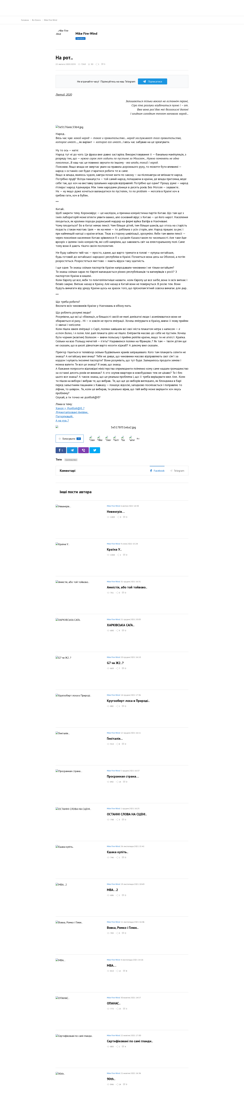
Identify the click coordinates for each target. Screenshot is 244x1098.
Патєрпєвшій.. (65, 416)
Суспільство (71, 460)
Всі (138, 438)
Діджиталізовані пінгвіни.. (72, 412)
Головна (25, 20)
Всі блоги (36, 20)
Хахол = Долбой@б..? (70, 408)
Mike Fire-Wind (50, 20)
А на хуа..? (62, 420)
